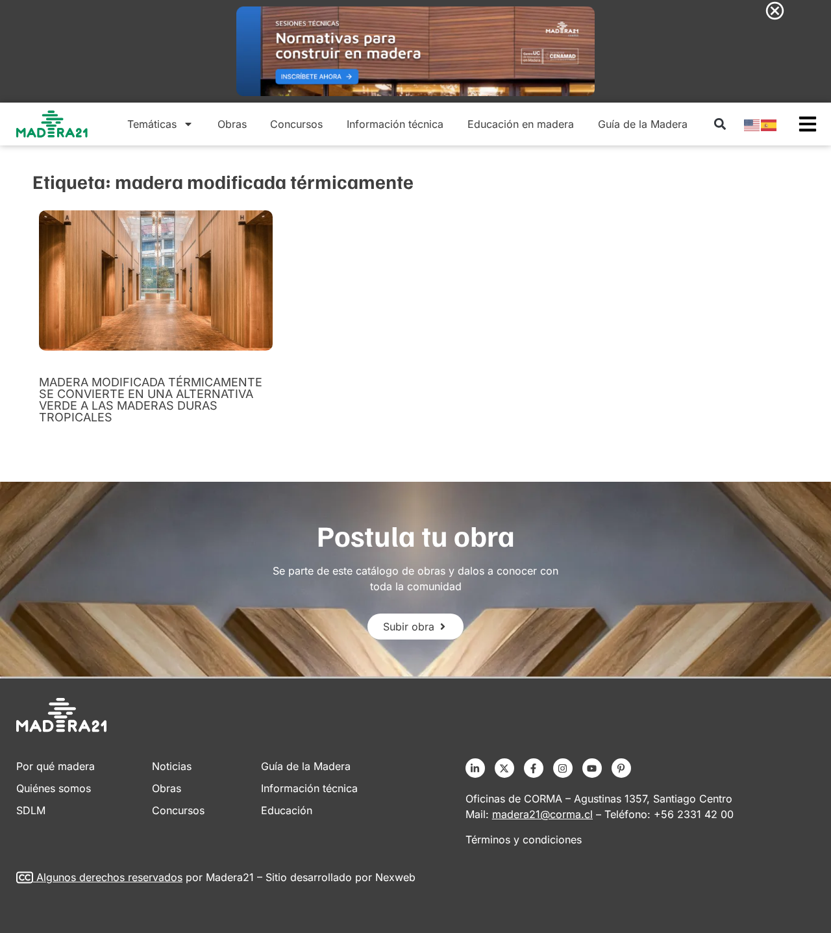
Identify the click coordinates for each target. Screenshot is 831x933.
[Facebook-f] (533, 768)
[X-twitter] (504, 768)
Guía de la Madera (643, 124)
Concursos (296, 124)
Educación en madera (520, 124)
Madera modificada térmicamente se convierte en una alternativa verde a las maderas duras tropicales (150, 399)
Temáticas (152, 124)
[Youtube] (592, 768)
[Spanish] (769, 124)
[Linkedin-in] (475, 768)
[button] (719, 124)
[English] (752, 124)
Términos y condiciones (523, 839)
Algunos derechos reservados (109, 877)
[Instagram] (563, 768)
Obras (232, 124)
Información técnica (395, 124)
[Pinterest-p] (621, 768)
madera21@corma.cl (542, 814)
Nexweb (395, 877)
